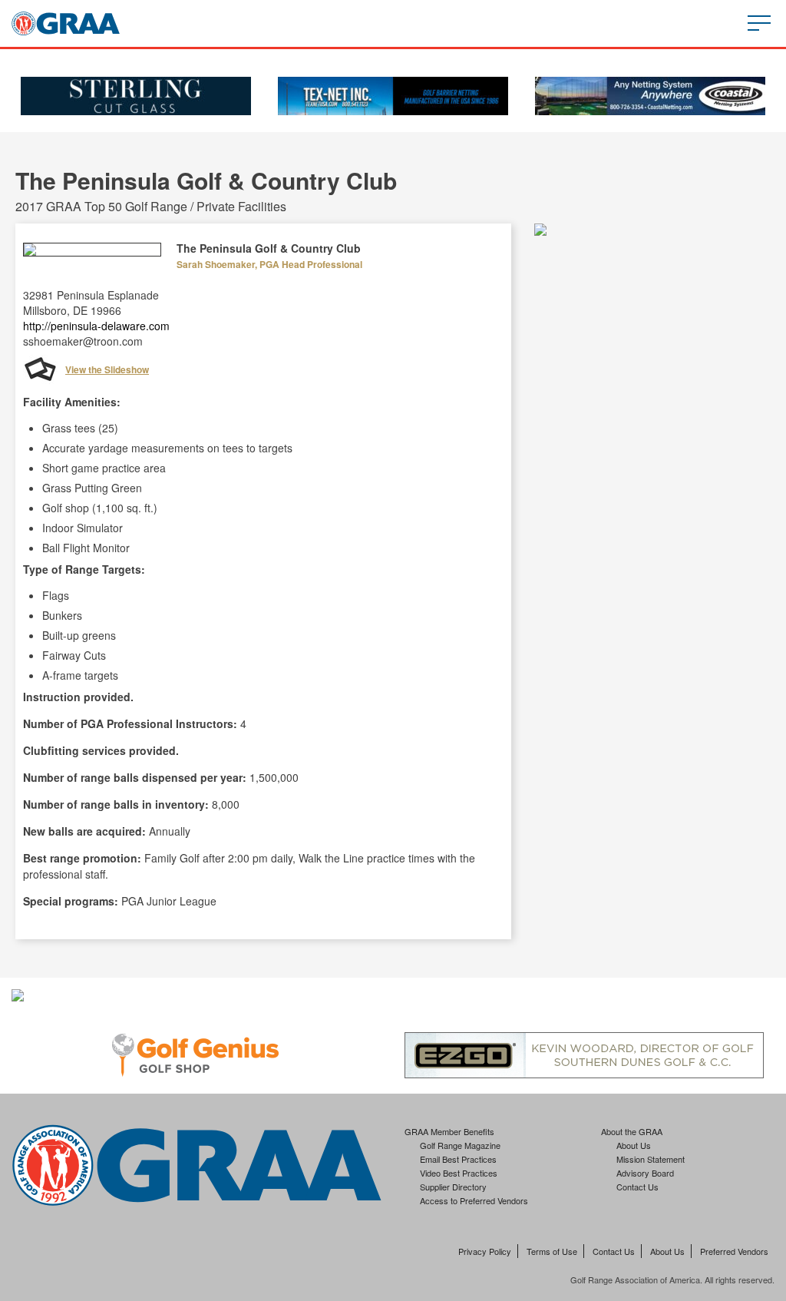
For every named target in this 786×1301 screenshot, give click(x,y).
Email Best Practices (458, 1159)
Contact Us (637, 1186)
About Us (633, 1145)
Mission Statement (650, 1159)
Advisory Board (645, 1173)
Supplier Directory (453, 1186)
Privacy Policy (484, 1251)
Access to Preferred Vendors (474, 1200)
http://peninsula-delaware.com (96, 325)
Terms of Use (552, 1251)
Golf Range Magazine (460, 1145)
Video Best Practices (458, 1173)
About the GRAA (631, 1131)
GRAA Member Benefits (449, 1131)
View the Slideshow (107, 369)
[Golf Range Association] (66, 23)
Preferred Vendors (734, 1251)
